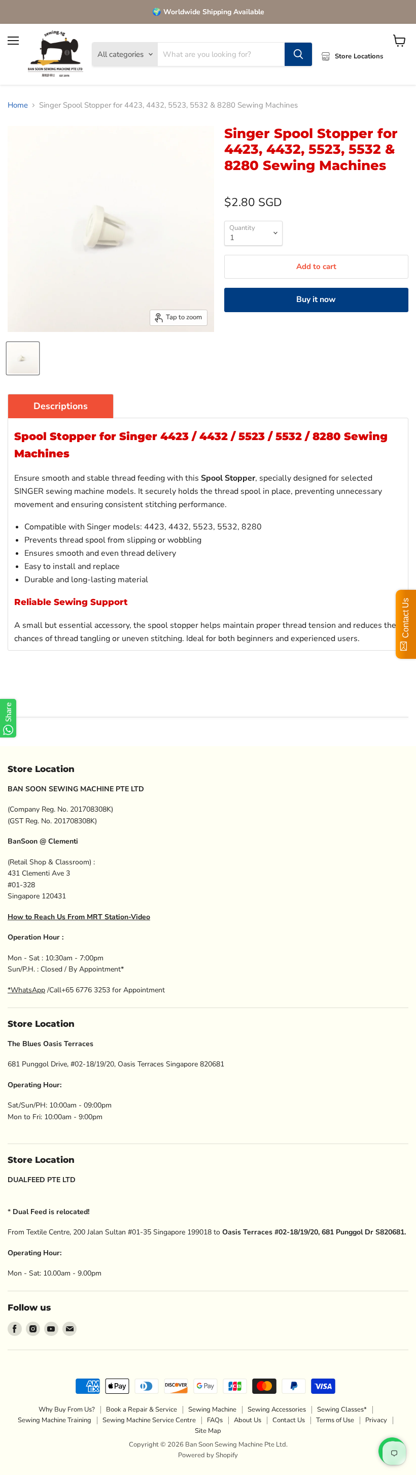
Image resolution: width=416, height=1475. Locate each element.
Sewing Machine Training (54, 1420)
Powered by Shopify (208, 1455)
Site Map (208, 1430)
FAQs (215, 1420)
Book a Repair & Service (141, 1409)
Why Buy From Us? (67, 1409)
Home (18, 105)
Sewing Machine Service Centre (149, 1420)
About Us (247, 1420)
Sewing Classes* (342, 1409)
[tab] (61, 406)
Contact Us (288, 1420)
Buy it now (316, 299)
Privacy (376, 1420)
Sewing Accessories (277, 1409)
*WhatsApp (26, 990)
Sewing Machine (212, 1409)
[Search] (298, 54)
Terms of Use (335, 1420)
